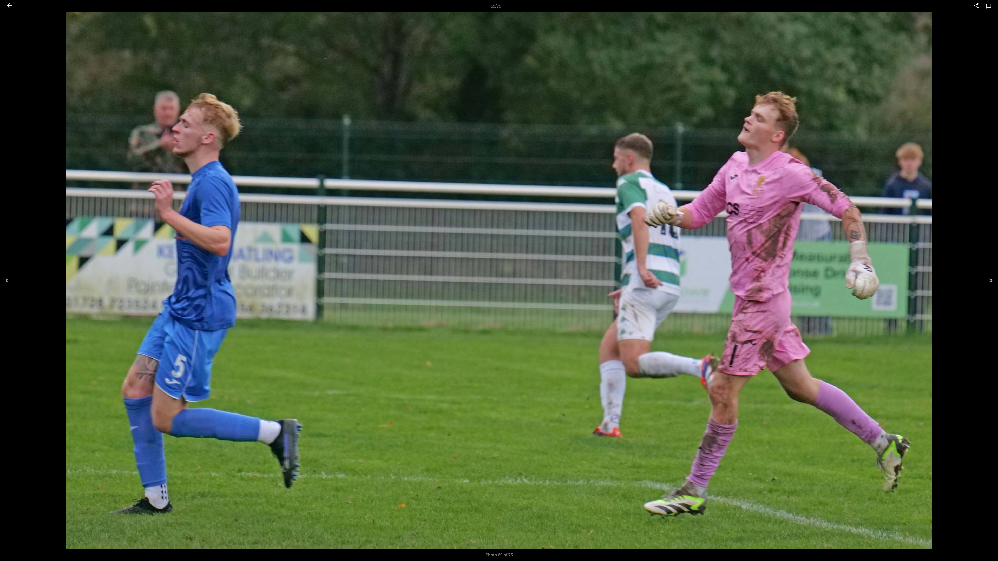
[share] (976, 6)
